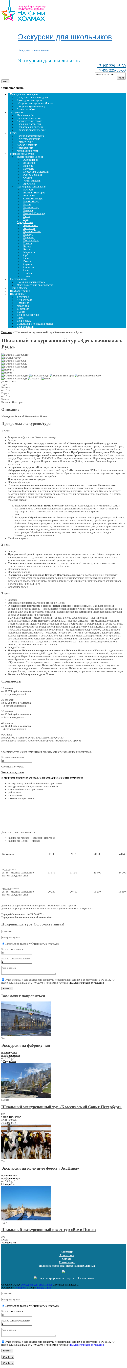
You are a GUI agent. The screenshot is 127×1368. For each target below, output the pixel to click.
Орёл (26, 255)
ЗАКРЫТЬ (8, 1357)
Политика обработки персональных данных (67, 1265)
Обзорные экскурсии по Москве (35, 103)
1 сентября (23, 296)
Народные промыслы (29, 124)
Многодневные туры (22, 153)
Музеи (13, 133)
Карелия (28, 210)
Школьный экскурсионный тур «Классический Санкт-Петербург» (61, 1107)
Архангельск (30, 225)
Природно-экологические (31, 130)
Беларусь (28, 189)
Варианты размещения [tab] (70, 777)
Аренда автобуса (26, 109)
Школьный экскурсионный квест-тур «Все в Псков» (48, 1229)
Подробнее (9, 1061)
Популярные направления (31, 186)
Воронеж (28, 237)
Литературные (25, 147)
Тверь (26, 276)
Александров (30, 159)
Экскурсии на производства (32, 97)
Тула (25, 219)
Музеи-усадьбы (25, 115)
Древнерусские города (29, 121)
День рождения (25, 326)
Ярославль (29, 183)
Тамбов (27, 273)
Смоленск (29, 267)
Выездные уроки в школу (31, 106)
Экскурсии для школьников (65, 37)
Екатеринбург (31, 240)
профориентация (10, 1055)
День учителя (24, 299)
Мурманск (29, 252)
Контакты (67, 1251)
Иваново (28, 165)
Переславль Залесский (36, 171)
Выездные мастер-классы (31, 282)
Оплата (66, 1258)
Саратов (28, 264)
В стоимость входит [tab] (12, 777)
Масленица (23, 305)
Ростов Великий (32, 174)
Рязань (27, 261)
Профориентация (20, 290)
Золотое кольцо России (30, 156)
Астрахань (29, 228)
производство (9, 1052)
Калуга (27, 246)
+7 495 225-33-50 (111, 70)
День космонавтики (28, 314)
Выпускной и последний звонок (35, 323)
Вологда (28, 234)
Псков (26, 216)
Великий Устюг (32, 231)
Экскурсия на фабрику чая (25, 1045)
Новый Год (23, 302)
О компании (67, 1262)
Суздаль (27, 177)
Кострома (28, 168)
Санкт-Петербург (33, 198)
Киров (27, 249)
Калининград (31, 207)
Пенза (26, 258)
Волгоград (29, 195)
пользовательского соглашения (86, 982)
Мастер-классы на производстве (35, 285)
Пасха (20, 317)
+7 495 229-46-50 (111, 66)
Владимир (29, 162)
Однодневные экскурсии (24, 94)
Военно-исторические (29, 118)
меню (5, 81)
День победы (24, 320)
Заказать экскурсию (12, 772)
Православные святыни (30, 127)
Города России (25, 222)
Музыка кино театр (28, 150)
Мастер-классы (18, 279)
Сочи (26, 270)
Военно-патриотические (30, 135)
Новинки (6, 332)
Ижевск (27, 243)
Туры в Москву (18, 288)
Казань (27, 204)
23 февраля (23, 308)
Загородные (16, 112)
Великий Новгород (34, 192)
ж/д (3, 1113)
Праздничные (18, 293)
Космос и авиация (27, 144)
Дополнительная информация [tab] (41, 777)
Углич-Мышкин (32, 180)
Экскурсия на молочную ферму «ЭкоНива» (40, 1168)
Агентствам (66, 1255)
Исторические (25, 141)
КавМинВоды (31, 201)
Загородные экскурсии (29, 100)
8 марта (21, 311)
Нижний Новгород (34, 213)
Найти (121, 78)
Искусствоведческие (28, 138)
